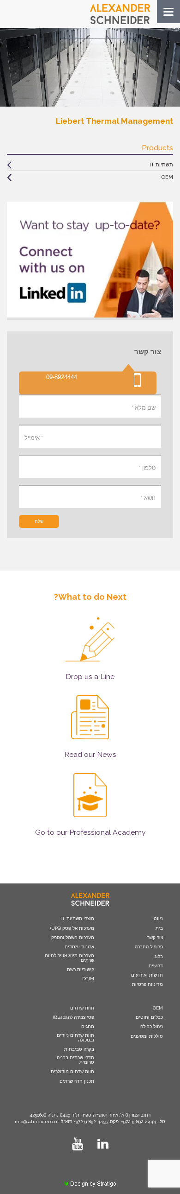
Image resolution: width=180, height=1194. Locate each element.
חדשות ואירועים (147, 975)
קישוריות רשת (80, 969)
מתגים (87, 1026)
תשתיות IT (161, 164)
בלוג (159, 956)
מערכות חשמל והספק (72, 937)
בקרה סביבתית (79, 1049)
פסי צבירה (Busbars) (73, 1017)
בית (159, 928)
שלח (39, 521)
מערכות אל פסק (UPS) (72, 928)
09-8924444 (61, 377)
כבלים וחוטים (149, 1017)
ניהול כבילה (151, 1026)
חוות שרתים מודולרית (72, 1071)
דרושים (156, 966)
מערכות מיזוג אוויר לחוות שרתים (69, 958)
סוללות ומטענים (147, 1036)
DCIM (88, 979)
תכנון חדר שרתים (77, 1081)
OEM (167, 177)
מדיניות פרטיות (147, 984)
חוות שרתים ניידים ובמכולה (75, 1037)
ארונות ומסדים (79, 947)
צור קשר (155, 937)
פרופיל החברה (149, 947)
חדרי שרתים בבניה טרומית (75, 1060)
